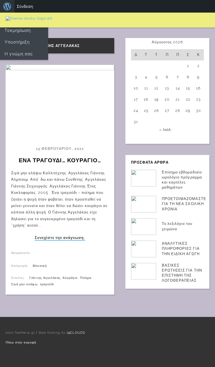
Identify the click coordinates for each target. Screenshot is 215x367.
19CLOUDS (76, 333)
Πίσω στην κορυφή (21, 342)
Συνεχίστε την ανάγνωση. (60, 238)
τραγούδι (47, 284)
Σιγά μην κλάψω (24, 284)
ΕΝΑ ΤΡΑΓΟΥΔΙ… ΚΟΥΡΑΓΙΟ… (60, 160)
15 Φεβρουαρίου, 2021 (60, 149)
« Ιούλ (165, 130)
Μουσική (39, 266)
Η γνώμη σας (18, 54)
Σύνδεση (25, 6)
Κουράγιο (70, 278)
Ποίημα (85, 278)
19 (156, 99)
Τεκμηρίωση (17, 30)
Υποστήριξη (16, 42)
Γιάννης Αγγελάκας (44, 278)
